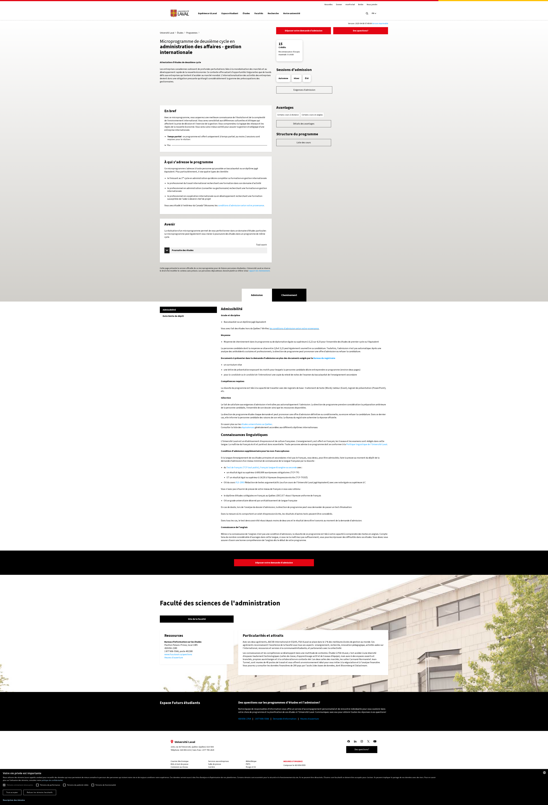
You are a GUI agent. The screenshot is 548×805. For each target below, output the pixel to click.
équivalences (248, 427)
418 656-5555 (300, 765)
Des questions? (360, 30)
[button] (14, 800)
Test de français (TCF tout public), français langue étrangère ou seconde (261, 467)
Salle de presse (214, 764)
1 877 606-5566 (262, 718)
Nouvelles (329, 4)
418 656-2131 (185, 750)
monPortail (350, 4)
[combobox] (544, 772)
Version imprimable (380, 23)
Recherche (273, 13)
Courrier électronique (180, 761)
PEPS (248, 764)
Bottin (360, 4)
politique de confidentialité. (52, 780)
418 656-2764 (244, 718)
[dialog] (274, 787)
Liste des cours (304, 142)
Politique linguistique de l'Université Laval (366, 444)
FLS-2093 (240, 482)
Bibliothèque (251, 761)
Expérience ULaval (207, 13)
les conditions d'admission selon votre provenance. (294, 328)
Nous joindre (372, 4)
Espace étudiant (229, 13)
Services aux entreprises (218, 761)
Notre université (291, 13)
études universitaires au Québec (256, 424)
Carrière (211, 767)
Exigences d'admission (304, 89)
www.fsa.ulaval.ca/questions (178, 654)
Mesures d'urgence (293, 761)
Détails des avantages (303, 123)
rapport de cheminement (259, 270)
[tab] (257, 295)
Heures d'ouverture (173, 657)
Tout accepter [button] (12, 792)
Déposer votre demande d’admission (303, 30)
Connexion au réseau (179, 767)
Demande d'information (284, 718)
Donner (339, 4)
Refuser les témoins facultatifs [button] (40, 792)
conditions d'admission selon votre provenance (241, 205)
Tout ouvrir (261, 244)
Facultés (258, 13)
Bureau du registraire (324, 358)
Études (246, 13)
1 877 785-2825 (208, 750)
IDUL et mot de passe (179, 764)
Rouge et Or (251, 767)
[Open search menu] (367, 13)
